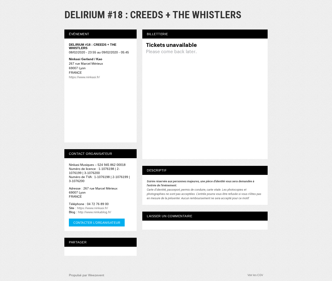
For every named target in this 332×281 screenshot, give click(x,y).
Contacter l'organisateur (96, 222)
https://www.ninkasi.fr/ (84, 77)
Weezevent (96, 275)
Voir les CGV (255, 275)
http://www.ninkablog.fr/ (94, 212)
